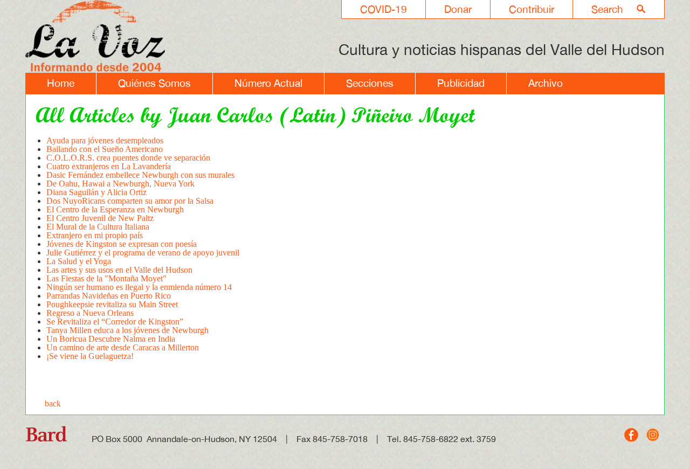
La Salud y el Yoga (78, 261)
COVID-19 (383, 9)
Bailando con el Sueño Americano (104, 149)
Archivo (545, 83)
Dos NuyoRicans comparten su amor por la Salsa (129, 200)
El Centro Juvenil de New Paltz (100, 218)
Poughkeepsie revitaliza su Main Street (112, 304)
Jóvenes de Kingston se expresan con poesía (121, 244)
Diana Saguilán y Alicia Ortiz (96, 192)
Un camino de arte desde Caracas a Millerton (122, 347)
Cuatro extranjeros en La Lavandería (108, 166)
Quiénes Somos (154, 83)
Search (607, 9)
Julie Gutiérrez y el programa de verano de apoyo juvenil (142, 252)
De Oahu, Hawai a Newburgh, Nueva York (120, 183)
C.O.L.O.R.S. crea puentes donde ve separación (128, 157)
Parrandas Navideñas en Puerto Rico (108, 295)
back (53, 403)
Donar (458, 9)
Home (60, 83)
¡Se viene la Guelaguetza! (90, 356)
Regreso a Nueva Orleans (90, 313)
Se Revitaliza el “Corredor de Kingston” (114, 321)
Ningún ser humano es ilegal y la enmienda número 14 (139, 287)
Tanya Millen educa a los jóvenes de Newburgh (127, 330)
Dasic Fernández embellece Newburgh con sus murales (140, 175)
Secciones (370, 83)
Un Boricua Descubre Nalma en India (110, 338)
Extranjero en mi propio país (94, 235)
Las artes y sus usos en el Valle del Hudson (119, 269)
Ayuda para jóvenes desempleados (104, 140)
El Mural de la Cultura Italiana (97, 226)
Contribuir (531, 9)
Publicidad (461, 83)
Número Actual (268, 83)
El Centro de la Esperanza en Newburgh (115, 209)
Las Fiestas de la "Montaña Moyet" (106, 278)
